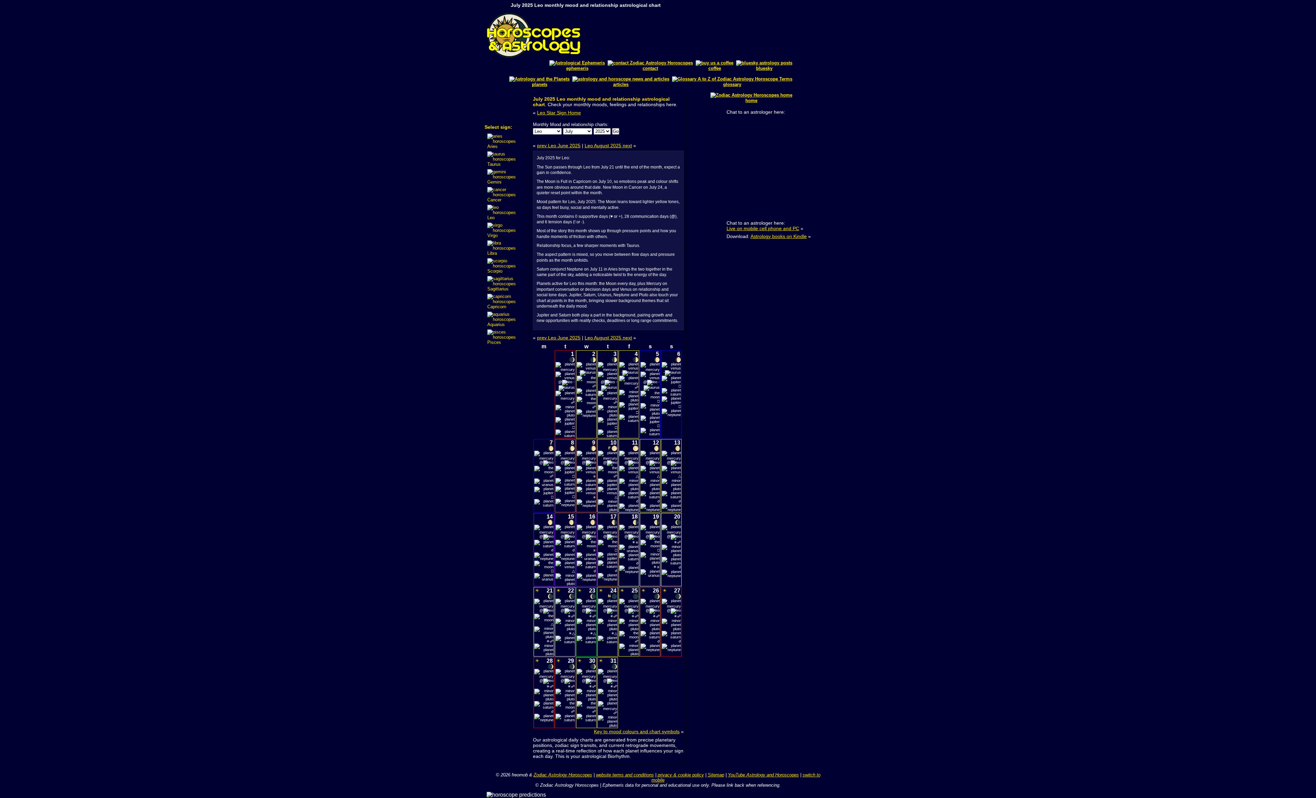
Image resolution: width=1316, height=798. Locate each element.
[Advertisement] (715, 35)
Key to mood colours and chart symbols (637, 731)
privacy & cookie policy (681, 774)
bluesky (764, 68)
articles (621, 84)
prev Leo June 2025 (559, 145)
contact (650, 68)
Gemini (494, 182)
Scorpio (494, 271)
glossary (732, 84)
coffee (714, 68)
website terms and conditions (625, 774)
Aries (492, 146)
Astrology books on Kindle (779, 236)
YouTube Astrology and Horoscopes (763, 774)
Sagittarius (498, 288)
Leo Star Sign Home (559, 112)
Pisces (494, 342)
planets (539, 84)
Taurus (494, 164)
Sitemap (716, 774)
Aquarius (496, 324)
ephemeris (577, 68)
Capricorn (496, 306)
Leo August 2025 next (608, 145)
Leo (491, 217)
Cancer (494, 199)
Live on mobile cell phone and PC (763, 228)
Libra (492, 253)
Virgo (492, 235)
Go (616, 131)
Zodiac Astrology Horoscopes (563, 774)
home (751, 100)
